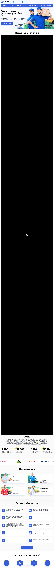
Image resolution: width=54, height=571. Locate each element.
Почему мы (19, 5)
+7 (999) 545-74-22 (36, 2)
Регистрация (42, 5)
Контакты (49, 5)
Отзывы (24, 5)
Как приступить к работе (33, 5)
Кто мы (4, 5)
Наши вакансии (11, 5)
